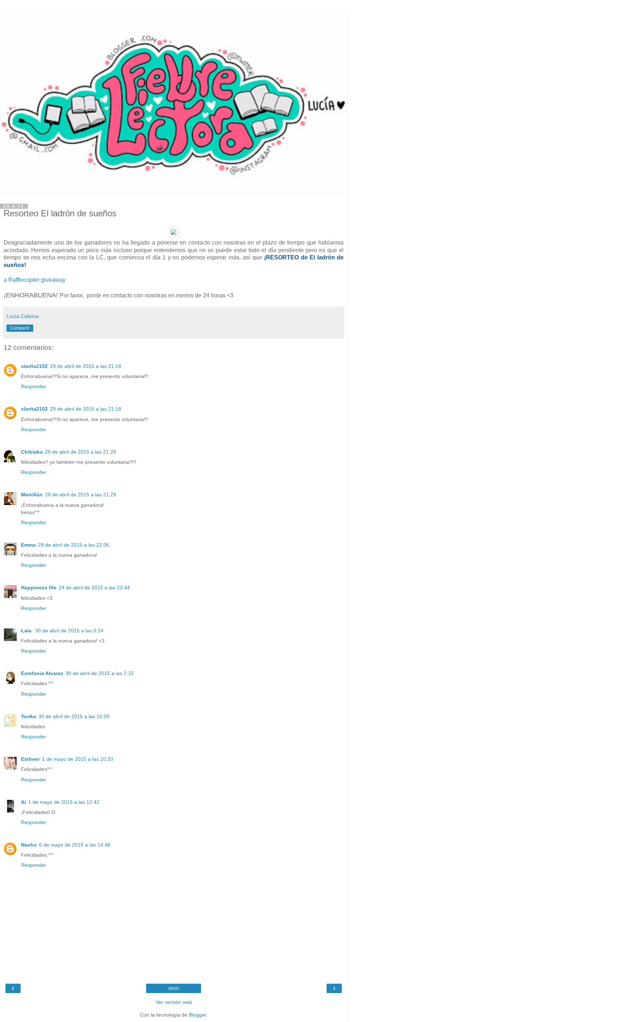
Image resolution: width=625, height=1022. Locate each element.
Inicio (174, 988)
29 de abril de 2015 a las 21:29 (80, 452)
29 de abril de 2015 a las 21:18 (85, 366)
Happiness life (38, 587)
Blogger (197, 1015)
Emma (28, 545)
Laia (27, 630)
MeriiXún (32, 494)
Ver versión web (174, 1002)
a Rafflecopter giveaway (34, 280)
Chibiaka (32, 452)
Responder (33, 386)
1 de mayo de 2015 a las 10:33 (77, 759)
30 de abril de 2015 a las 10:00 (74, 716)
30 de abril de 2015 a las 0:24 (69, 630)
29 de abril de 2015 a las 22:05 (73, 545)
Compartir (20, 328)
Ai (23, 802)
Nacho (29, 845)
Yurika (28, 716)
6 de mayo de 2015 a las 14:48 (74, 845)
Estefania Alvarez (42, 673)
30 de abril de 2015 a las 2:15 (99, 673)
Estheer (30, 759)
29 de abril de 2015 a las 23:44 (94, 587)
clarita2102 (34, 366)
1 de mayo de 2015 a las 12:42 (63, 802)
